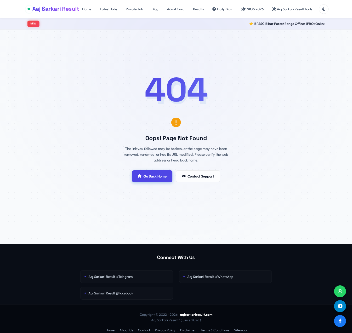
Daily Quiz (225, 9)
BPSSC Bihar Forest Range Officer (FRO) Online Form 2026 (290, 24)
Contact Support (200, 176)
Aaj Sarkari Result (55, 8)
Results (198, 9)
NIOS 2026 (255, 9)
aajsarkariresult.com (196, 314)
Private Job (134, 9)
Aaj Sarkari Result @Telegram (110, 276)
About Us (126, 330)
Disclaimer (188, 330)
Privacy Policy (165, 330)
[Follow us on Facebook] (340, 321)
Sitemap (240, 330)
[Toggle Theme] (324, 9)
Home (86, 9)
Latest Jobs (108, 9)
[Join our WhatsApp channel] (340, 291)
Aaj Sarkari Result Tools (294, 9)
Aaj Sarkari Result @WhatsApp (210, 276)
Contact (144, 330)
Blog (155, 9)
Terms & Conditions (215, 330)
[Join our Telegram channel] (340, 306)
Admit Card (175, 9)
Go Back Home (155, 176)
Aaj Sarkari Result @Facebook (110, 293)
